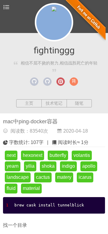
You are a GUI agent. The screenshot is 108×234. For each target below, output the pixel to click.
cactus (43, 177)
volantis (82, 155)
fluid (11, 188)
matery (64, 177)
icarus (85, 177)
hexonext (32, 155)
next (11, 155)
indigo (68, 166)
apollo (88, 166)
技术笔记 (54, 103)
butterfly (58, 155)
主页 (29, 103)
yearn (13, 166)
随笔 (79, 103)
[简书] (74, 81)
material (31, 188)
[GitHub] (34, 81)
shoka (48, 166)
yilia (30, 166)
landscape (18, 177)
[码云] (60, 81)
